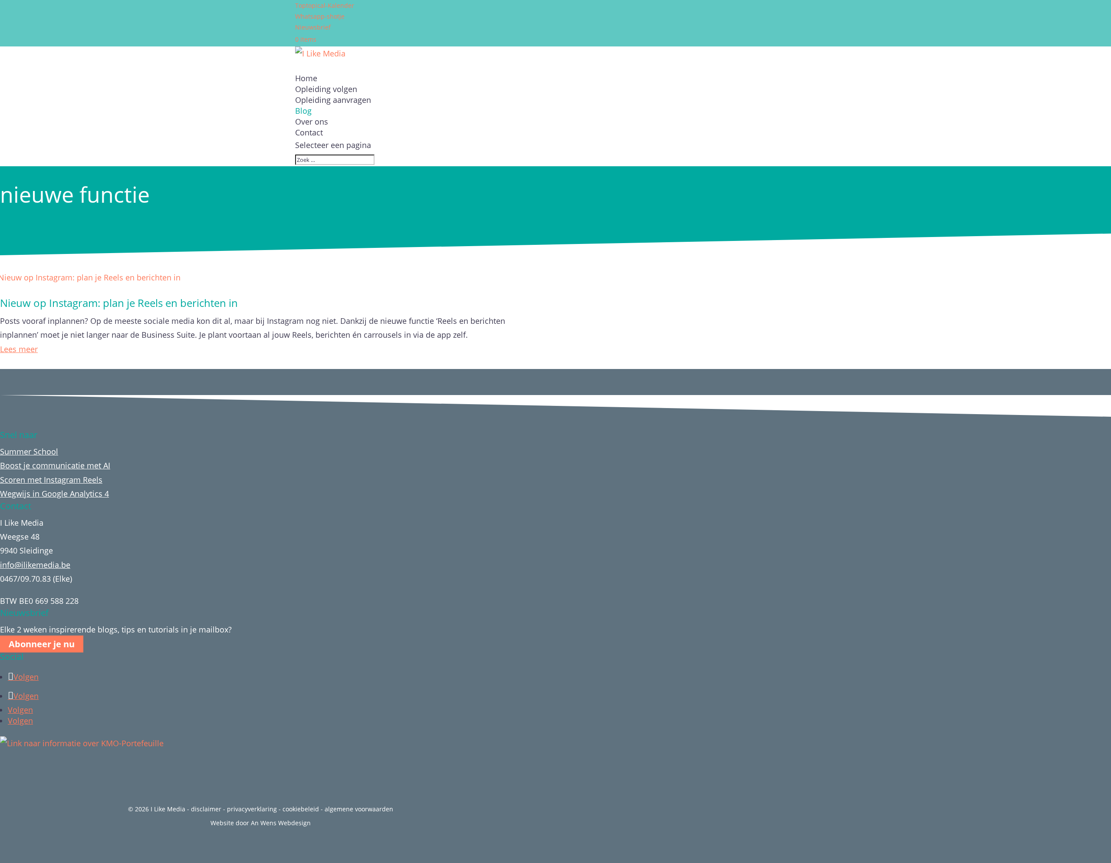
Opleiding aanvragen (333, 100)
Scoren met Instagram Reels (51, 479)
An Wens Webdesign (281, 823)
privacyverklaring (252, 809)
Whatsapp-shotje (320, 16)
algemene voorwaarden (359, 809)
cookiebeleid (301, 809)
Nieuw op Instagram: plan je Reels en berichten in (119, 303)
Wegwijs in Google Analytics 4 (54, 493)
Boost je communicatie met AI (55, 465)
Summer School (29, 451)
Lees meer (19, 349)
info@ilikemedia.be (35, 565)
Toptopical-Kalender (324, 5)
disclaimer (206, 809)
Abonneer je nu (42, 644)
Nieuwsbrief (313, 27)
